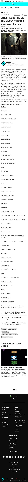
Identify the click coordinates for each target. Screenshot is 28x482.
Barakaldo (5, 332)
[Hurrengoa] (24, 1)
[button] (26, 357)
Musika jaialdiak (7, 337)
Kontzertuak (12, 329)
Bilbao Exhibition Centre (9, 334)
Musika (4, 329)
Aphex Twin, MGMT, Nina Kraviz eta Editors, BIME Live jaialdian (15, 323)
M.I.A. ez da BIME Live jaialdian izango (14, 318)
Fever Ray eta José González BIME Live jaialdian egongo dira (15, 312)
